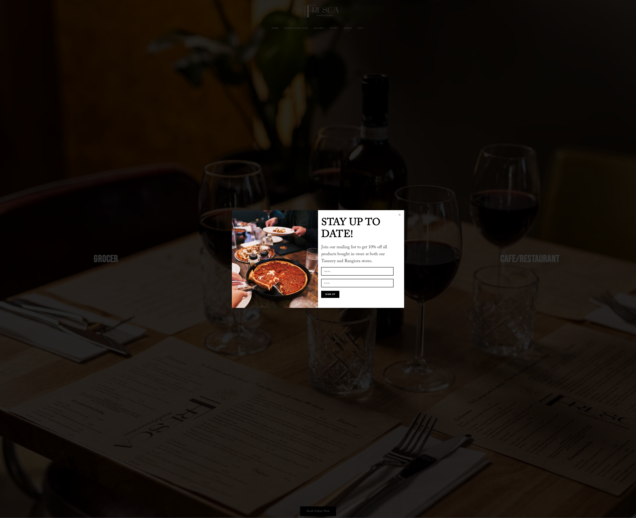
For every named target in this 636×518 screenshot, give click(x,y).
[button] (399, 214)
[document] (318, 259)
